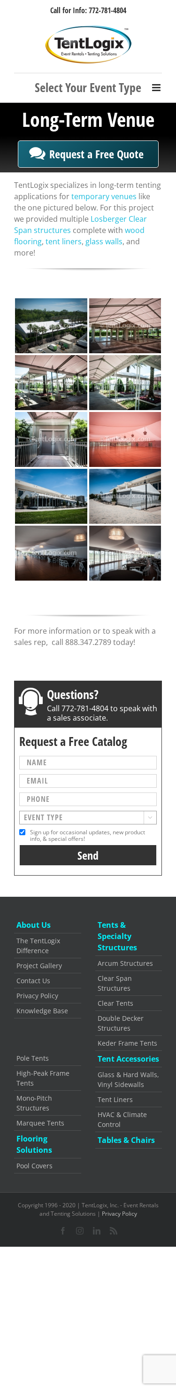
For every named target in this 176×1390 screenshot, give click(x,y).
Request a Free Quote (96, 154)
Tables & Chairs (126, 1140)
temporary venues (104, 196)
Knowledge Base (42, 1010)
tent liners (64, 241)
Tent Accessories (128, 1059)
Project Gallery (39, 965)
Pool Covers (34, 1165)
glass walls (103, 241)
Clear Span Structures (115, 983)
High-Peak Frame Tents (42, 1078)
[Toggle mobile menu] (88, 88)
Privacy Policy (37, 995)
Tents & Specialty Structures (117, 936)
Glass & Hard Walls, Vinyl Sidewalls (128, 1079)
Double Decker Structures (121, 1023)
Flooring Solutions (34, 1144)
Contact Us (33, 980)
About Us (33, 925)
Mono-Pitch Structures (34, 1103)
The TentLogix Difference (38, 945)
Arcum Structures (125, 963)
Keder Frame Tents (127, 1043)
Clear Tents (115, 1003)
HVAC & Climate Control (122, 1119)
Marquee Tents (40, 1122)
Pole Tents (32, 1058)
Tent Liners (115, 1099)
